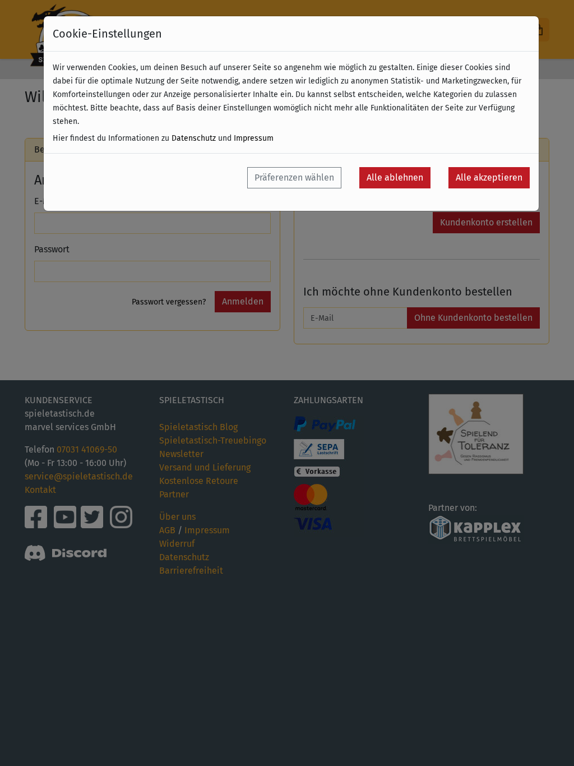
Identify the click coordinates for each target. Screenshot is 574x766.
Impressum (254, 138)
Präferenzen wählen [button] (294, 177)
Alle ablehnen (395, 177)
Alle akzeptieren (489, 177)
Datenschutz (194, 138)
